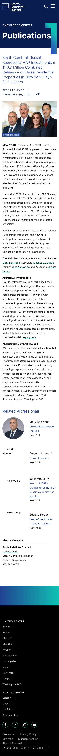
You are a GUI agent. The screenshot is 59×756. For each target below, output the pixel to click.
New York (35, 434)
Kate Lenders (9, 551)
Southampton (10, 715)
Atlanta (6, 626)
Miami (5, 667)
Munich (6, 709)
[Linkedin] (15, 725)
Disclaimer (8, 734)
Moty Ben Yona (11, 262)
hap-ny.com (29, 337)
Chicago (7, 643)
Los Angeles (9, 661)
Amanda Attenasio (43, 262)
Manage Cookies (28, 738)
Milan (5, 703)
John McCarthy (20, 266)
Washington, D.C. (12, 684)
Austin (6, 632)
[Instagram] (25, 725)
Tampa (6, 678)
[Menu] (53, 6)
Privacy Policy (28, 734)
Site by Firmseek (12, 743)
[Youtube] (34, 725)
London (6, 697)
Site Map (7, 738)
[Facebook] (5, 725)
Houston (7, 649)
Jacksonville (9, 655)
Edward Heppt (38, 514)
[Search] (46, 6)
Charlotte (7, 638)
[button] (38, 94)
